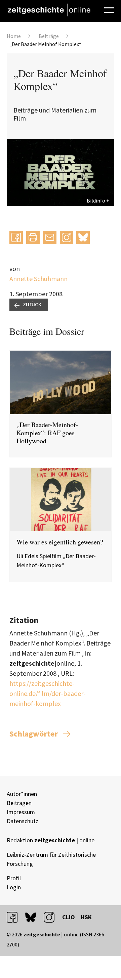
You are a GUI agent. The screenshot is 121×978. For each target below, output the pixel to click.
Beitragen (19, 803)
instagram (52, 917)
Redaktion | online (50, 840)
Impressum (21, 812)
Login (14, 887)
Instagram (66, 237)
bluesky (83, 237)
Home (14, 36)
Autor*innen (22, 794)
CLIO (68, 917)
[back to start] (49, 9)
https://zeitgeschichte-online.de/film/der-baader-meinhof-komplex (47, 693)
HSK (86, 917)
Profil (14, 878)
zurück (32, 304)
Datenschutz (22, 821)
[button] (16, 237)
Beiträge (49, 36)
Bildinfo (96, 200)
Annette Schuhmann (38, 278)
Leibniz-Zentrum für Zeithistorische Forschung (51, 859)
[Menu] (109, 9)
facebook (15, 917)
